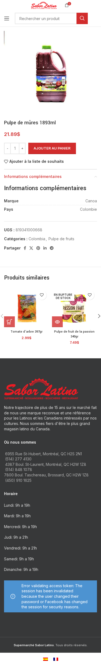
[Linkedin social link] (45, 248)
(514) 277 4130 (18, 459)
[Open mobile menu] (6, 18)
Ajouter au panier (52, 148)
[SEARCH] (82, 18)
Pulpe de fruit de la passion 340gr (74, 334)
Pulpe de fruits (61, 238)
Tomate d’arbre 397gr (27, 331)
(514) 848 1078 (18, 469)
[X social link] (31, 248)
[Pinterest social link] (38, 248)
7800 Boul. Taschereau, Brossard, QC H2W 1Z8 (46, 475)
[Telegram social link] (51, 248)
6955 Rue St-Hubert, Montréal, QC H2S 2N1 (43, 453)
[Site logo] (44, 4)
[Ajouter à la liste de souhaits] (42, 295)
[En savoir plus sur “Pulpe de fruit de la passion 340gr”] (57, 321)
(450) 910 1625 (18, 480)
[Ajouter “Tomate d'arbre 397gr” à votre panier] (9, 321)
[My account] (97, 18)
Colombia (37, 238)
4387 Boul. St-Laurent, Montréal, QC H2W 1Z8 (45, 464)
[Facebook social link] (25, 248)
